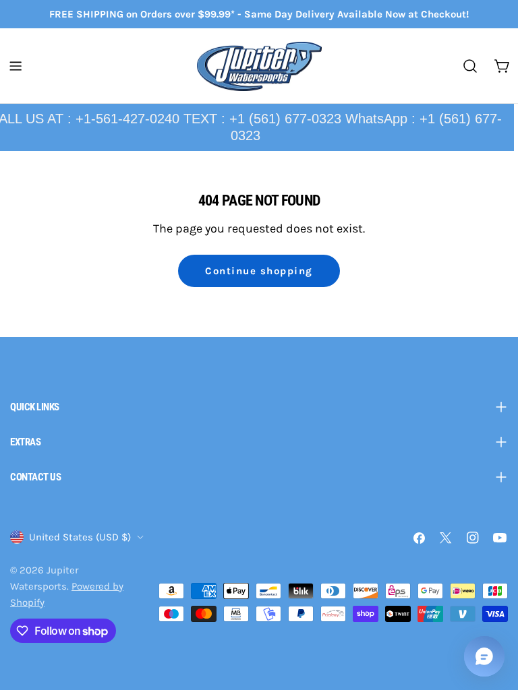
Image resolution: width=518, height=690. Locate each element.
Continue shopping (259, 271)
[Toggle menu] (15, 66)
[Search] (470, 66)
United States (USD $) (80, 537)
